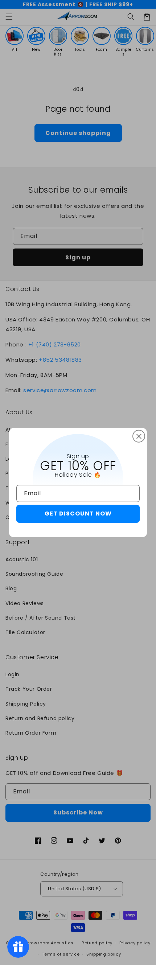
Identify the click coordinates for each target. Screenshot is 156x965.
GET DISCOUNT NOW (78, 513)
